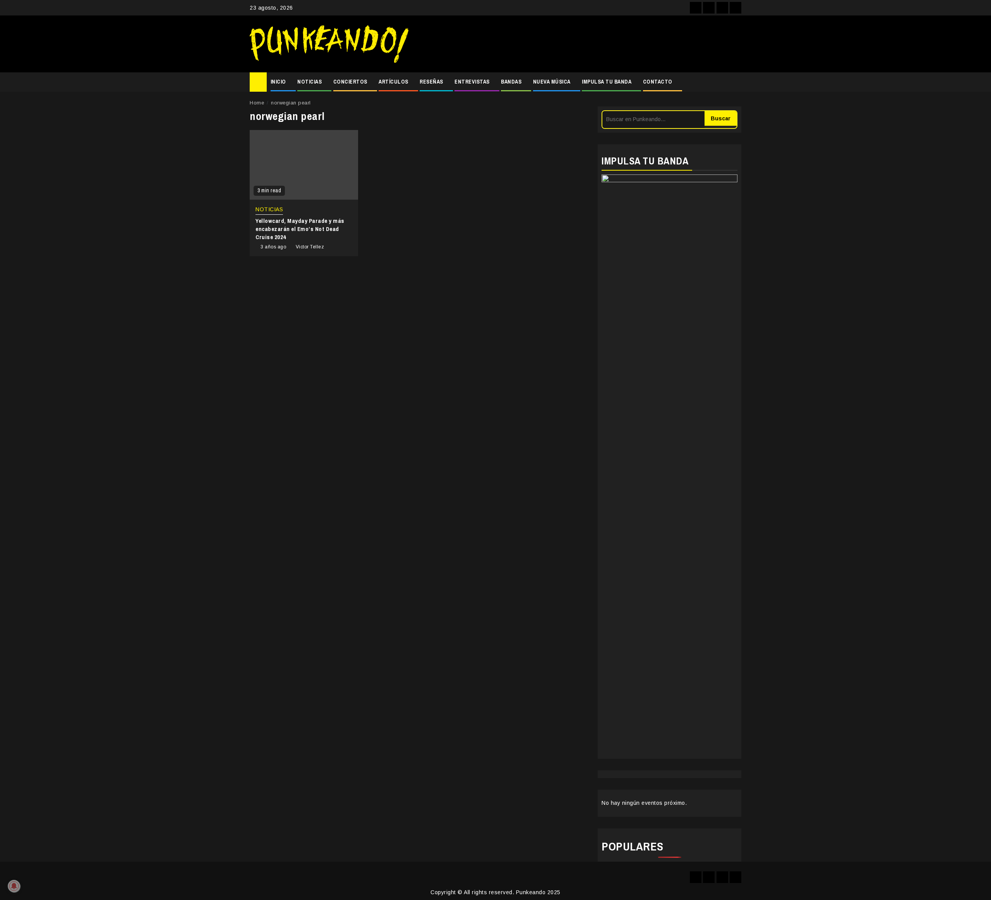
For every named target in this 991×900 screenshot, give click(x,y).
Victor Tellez (310, 247)
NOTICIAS (309, 81)
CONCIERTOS (350, 81)
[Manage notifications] (14, 886)
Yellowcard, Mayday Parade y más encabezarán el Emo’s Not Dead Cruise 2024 (300, 229)
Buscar (720, 118)
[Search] (736, 82)
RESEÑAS (431, 81)
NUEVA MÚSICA (552, 81)
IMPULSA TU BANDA (606, 81)
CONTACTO (657, 81)
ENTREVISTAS (472, 81)
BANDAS (511, 81)
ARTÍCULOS (393, 81)
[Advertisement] (578, 44)
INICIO (278, 81)
